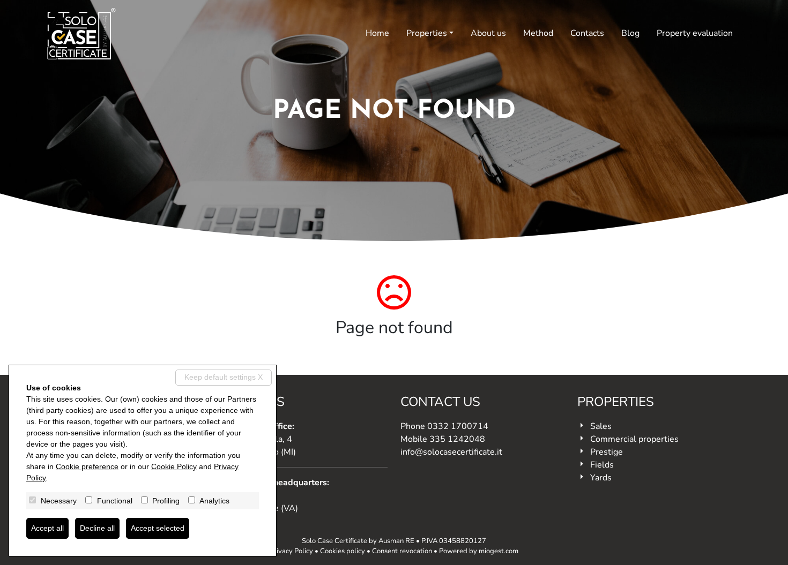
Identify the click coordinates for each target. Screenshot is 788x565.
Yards (601, 478)
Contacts (587, 33)
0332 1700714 (457, 426)
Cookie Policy (174, 466)
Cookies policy (342, 551)
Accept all (47, 528)
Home (377, 33)
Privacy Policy (291, 551)
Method (538, 33)
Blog (630, 33)
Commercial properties (634, 439)
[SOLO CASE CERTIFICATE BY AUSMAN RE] (81, 33)
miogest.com (498, 551)
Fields (602, 465)
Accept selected (157, 528)
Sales (601, 426)
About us (488, 33)
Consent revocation (402, 551)
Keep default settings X (223, 377)
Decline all (97, 528)
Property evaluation (695, 33)
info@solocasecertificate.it (451, 452)
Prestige (606, 452)
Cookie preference (87, 466)
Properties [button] (426, 33)
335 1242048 (457, 439)
